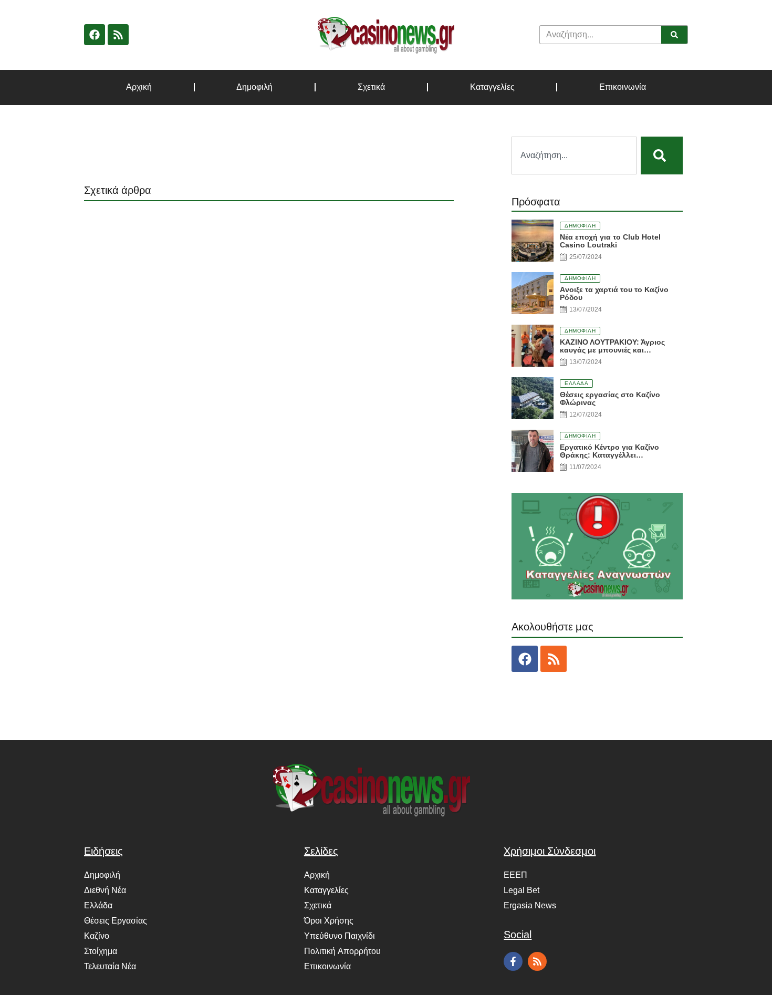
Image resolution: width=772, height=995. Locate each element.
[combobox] (574, 155)
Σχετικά (371, 87)
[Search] (674, 35)
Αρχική (139, 87)
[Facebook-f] (513, 961)
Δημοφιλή (254, 87)
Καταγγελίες (492, 87)
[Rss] (118, 34)
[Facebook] (94, 34)
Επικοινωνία (622, 87)
